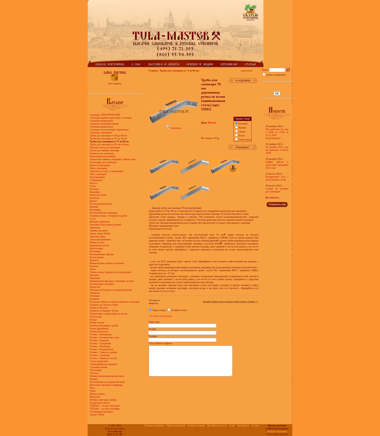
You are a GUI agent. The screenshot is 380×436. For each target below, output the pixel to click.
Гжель (93, 186)
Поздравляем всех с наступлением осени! (277, 178)
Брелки (93, 200)
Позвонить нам (277, 204)
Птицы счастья (97, 322)
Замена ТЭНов (97, 414)
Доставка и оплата (217, 425)
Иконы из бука (97, 242)
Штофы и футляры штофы (103, 399)
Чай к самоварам (98, 174)
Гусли (93, 218)
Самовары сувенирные (101, 132)
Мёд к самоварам (98, 168)
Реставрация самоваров (101, 411)
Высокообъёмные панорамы (104, 212)
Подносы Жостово (99, 307)
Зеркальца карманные (100, 239)
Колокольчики (97, 257)
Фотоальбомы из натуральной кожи (107, 382)
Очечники (95, 295)
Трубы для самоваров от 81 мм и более (109, 144)
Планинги (94, 298)
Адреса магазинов (175, 425)
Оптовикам (243, 425)
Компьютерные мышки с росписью (107, 263)
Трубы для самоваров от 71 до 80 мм (179, 70)
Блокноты (95, 198)
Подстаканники (97, 177)
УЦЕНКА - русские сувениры (105, 408)
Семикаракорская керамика (103, 364)
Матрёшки (95, 278)
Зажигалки (95, 227)
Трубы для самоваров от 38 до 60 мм (108, 135)
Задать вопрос (159, 310)
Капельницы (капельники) (102, 156)
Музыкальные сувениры (102, 284)
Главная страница (154, 425)
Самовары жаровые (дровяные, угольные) (111, 117)
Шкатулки (95, 396)
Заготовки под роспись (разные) (105, 224)
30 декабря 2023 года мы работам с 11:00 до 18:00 (277, 150)
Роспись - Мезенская (100, 346)
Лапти (93, 269)
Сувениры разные (98, 367)
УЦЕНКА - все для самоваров (105, 405)
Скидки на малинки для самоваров (277, 190)
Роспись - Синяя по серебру (103, 352)
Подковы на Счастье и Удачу (104, 304)
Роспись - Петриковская (101, 349)
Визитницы (95, 209)
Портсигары (96, 316)
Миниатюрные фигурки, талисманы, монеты (112, 281)
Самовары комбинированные (104, 123)
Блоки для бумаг (98, 195)
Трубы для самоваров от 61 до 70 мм (108, 138)
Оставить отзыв (179, 310)
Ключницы (95, 251)
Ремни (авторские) (99, 331)
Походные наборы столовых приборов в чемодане (115, 301)
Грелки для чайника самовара (104, 150)
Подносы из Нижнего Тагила (104, 310)
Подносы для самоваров (102, 153)
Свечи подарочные (99, 361)
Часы (92, 388)
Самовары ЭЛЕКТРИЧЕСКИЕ (105, 114)
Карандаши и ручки (99, 245)
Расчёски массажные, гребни (104, 325)
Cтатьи (255, 425)
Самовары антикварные (101, 120)
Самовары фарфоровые (101, 126)
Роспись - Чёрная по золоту (103, 358)
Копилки (94, 266)
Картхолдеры (96, 248)
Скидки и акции (196, 425)
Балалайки (95, 192)
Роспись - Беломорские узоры (104, 337)
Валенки (94, 206)
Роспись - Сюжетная (100, 355)
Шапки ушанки (97, 393)
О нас (232, 425)
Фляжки (94, 379)
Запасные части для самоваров (105, 147)
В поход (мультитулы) (101, 203)
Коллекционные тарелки (102, 254)
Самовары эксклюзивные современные (109, 129)
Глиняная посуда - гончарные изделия (108, 215)
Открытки (95, 293)
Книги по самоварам (100, 165)
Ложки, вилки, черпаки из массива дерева (110, 272)
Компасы (94, 260)
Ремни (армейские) (99, 328)
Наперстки (95, 287)
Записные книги (97, 236)
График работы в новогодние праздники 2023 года (277, 165)
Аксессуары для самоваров (103, 162)
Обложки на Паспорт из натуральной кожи (111, 290)
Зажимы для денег (99, 230)
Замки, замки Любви (100, 233)
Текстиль (94, 373)
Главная (153, 70)
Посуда (93, 319)
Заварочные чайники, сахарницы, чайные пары (113, 159)
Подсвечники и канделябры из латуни (108, 313)
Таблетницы (96, 370)
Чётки (93, 390)
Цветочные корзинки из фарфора (106, 385)
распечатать (247, 70)
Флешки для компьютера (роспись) (107, 376)
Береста (93, 183)
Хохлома (94, 189)
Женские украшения (100, 221)
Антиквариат (96, 180)
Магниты (94, 275)
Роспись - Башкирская (101, 334)
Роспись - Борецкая (99, 340)
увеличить (175, 128)
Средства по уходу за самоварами (106, 171)
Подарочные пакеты (100, 402)
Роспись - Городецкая (100, 343)
